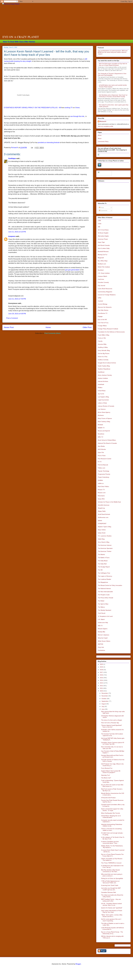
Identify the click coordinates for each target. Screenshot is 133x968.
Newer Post (9, 327)
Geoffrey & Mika (103, 347)
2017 (101, 672)
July (103, 706)
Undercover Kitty (103, 622)
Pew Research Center (104, 458)
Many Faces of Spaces (105, 418)
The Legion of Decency (105, 576)
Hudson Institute (103, 378)
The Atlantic (101, 554)
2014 (101, 680)
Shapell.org (101, 508)
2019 (101, 667)
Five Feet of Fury (103, 322)
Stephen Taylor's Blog (104, 526)
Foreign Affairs (102, 325)
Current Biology (102, 304)
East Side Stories (103, 310)
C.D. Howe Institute (104, 273)
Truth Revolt (101, 613)
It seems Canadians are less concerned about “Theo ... (110, 842)
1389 (99, 220)
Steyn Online (102, 530)
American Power (103, 239)
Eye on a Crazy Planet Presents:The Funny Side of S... (112, 855)
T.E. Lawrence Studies (104, 536)
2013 (101, 683)
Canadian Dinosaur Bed (108, 892)
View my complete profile (105, 126)
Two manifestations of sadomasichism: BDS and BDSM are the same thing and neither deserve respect (112, 52)
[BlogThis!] (37, 148)
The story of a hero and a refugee (111, 720)
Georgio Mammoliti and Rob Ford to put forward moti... (112, 756)
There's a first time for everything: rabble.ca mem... (111, 829)
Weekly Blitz (101, 632)
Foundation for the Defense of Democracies (111, 332)
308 (99, 227)
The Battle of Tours (103, 557)
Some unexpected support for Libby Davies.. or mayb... (112, 809)
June (103, 709)
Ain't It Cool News (103, 230)
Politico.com (101, 468)
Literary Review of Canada (106, 406)
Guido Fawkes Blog (104, 366)
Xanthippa (12, 158)
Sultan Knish (101, 533)
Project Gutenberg (103, 477)
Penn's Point (101, 455)
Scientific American (103, 505)
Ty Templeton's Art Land (105, 616)
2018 (101, 669)
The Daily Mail (102, 564)
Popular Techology (103, 471)
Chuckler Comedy (103, 282)
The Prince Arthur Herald (105, 597)
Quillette (100, 480)
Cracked (100, 301)
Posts (102, 207)
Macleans (101, 415)
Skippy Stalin (102, 511)
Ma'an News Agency (104, 412)
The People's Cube (104, 594)
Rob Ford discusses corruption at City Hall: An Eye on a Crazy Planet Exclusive (113, 64)
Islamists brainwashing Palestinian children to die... (111, 825)
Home (48, 327)
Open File (101, 452)
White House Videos (104, 641)
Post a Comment (12, 318)
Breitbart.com (102, 264)
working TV (69, 107)
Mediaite (100, 424)
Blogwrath (101, 257)
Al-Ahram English (103, 233)
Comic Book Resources (105, 288)
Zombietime (101, 650)
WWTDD (100, 644)
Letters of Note (102, 403)
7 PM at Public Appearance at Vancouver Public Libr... (110, 882)
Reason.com (102, 492)
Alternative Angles (103, 236)
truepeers (11, 236)
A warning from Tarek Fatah (109, 885)
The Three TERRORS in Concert (111, 863)
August (104, 704)
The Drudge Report (104, 567)
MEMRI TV (101, 428)
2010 (101, 691)
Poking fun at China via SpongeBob (112, 878)
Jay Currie (101, 393)
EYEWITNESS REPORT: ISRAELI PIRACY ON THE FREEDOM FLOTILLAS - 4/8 (32, 107)
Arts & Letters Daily (104, 248)
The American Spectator (105, 548)
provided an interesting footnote (49, 142)
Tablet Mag (101, 539)
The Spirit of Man (103, 604)
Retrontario (101, 495)
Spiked (100, 520)
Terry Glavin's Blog (103, 542)
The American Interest (104, 545)
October (104, 698)
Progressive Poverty (104, 474)
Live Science (102, 409)
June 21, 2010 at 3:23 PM (17, 232)
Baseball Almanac (103, 251)
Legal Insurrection (103, 400)
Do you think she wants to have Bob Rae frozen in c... (112, 785)
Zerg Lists (101, 647)
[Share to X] (39, 148)
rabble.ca (100, 483)
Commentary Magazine (105, 291)
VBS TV (100, 625)
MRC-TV (100, 437)
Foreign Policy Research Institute (108, 329)
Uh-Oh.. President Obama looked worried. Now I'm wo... (111, 904)
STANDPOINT (102, 523)
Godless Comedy (103, 359)
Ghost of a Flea (102, 356)
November (105, 696)
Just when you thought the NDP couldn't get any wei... (111, 889)
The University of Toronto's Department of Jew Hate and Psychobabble (112, 74)
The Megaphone (103, 582)
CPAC (99, 298)
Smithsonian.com (103, 517)
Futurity (100, 341)
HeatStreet (101, 372)
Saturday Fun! (105, 775)
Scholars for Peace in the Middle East (109, 502)
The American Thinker (104, 551)
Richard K (103, 121)
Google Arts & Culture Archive (107, 363)
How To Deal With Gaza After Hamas (19, 42)
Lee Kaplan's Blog (103, 397)
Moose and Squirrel (104, 431)
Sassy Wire (101, 499)
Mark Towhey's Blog (104, 421)
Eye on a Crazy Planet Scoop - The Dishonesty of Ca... (112, 932)
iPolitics (100, 387)
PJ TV (99, 461)
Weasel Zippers (102, 628)
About (99, 138)
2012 (101, 685)
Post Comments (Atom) (52, 333)
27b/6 (99, 223)
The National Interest (104, 588)
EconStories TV (102, 313)
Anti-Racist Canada (104, 245)
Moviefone (101, 434)
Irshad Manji (101, 390)
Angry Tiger (101, 242)
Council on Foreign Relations (107, 295)
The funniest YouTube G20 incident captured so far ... (112, 734)
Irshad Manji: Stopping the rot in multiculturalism (111, 816)
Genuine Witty (102, 344)
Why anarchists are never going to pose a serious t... (111, 875)
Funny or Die (102, 338)
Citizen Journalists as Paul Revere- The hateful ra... (112, 859)
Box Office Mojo (102, 261)
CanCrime (101, 279)
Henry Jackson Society (105, 375)
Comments (103, 210)
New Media (101, 446)
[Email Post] (31, 147)
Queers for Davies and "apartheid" (111, 908)
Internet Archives (103, 381)
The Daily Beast (102, 560)
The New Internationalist (105, 591)
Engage (100, 316)
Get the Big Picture (103, 353)
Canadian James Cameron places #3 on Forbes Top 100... (112, 743)
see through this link (77, 116)
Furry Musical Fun (106, 768)
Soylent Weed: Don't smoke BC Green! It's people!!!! (110, 771)
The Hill (100, 570)
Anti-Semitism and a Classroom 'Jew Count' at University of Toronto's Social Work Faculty (113, 95)
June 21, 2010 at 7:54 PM (17, 299)
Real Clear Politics (103, 486)
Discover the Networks (105, 307)
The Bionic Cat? (106, 778)
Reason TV (101, 489)
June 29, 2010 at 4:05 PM (17, 313)
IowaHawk (101, 384)
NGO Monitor (102, 449)
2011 (101, 688)
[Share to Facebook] (41, 148)
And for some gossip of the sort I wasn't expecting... (111, 920)
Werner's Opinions (103, 635)
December (105, 693)
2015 (101, 677)
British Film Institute (104, 267)
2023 (101, 664)
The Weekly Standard (104, 610)
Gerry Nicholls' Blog (104, 350)
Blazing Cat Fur (102, 254)
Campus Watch (102, 276)
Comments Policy (103, 141)
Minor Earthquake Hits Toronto (110, 813)
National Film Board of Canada (107, 443)
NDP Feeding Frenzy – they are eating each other (111, 900)
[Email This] (36, 148)
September (105, 701)
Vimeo (77, 107)
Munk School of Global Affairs (107, 440)
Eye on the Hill (102, 319)
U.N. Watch (101, 619)
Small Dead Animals (104, 514)
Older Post (87, 327)
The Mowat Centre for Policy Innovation (110, 585)
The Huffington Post (104, 573)
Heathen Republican (104, 369)
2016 (101, 675)
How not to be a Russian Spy (110, 722)
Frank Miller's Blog (103, 335)
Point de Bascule (103, 465)
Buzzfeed (100, 270)
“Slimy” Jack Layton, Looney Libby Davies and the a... (111, 915)
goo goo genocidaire (72, 270)
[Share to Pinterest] (43, 148)
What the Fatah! (103, 638)
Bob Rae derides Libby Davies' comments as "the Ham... (110, 870)
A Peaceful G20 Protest (108, 797)
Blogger (78, 964)
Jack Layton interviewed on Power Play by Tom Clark (111, 911)
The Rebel (101, 601)
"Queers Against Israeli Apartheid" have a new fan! (111, 726)
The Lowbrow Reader (104, 579)
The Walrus (101, 607)
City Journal (101, 285)
